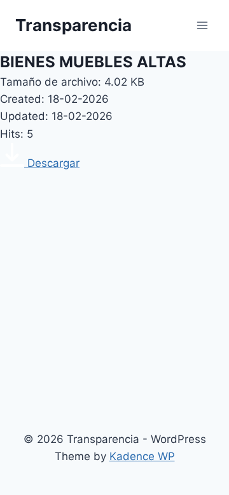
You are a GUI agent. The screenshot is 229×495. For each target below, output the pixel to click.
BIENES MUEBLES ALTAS (93, 62)
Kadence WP (142, 456)
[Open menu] (202, 25)
